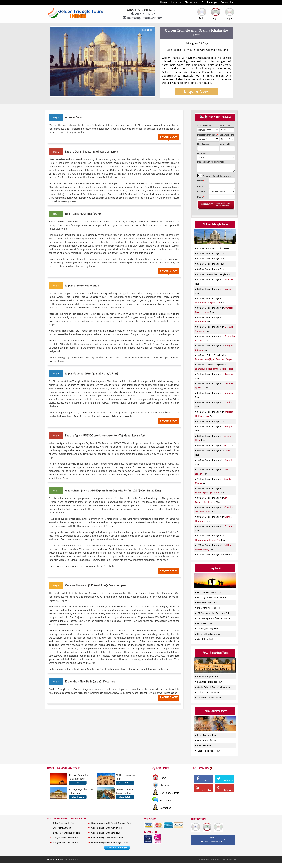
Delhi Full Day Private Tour (209, 634)
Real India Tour (204, 745)
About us (164, 785)
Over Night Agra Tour (207, 602)
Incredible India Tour (206, 735)
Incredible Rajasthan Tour (209, 697)
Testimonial (191, 2)
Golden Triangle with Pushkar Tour (106, 828)
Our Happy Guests (169, 792)
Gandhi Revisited (205, 639)
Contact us (165, 807)
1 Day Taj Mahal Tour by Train (66, 833)
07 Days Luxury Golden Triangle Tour (213, 274)
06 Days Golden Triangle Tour (210, 269)
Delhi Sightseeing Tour (208, 629)
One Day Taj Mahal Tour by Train (212, 597)
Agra (215, 18)
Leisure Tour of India (206, 740)
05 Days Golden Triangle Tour (210, 264)
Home (163, 2)
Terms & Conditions (209, 859)
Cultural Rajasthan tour (208, 692)
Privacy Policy (229, 859)
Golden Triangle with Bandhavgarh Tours (109, 842)
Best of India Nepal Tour (209, 751)
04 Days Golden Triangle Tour (210, 258)
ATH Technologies (68, 859)
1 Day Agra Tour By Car (63, 823)
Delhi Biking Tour (205, 623)
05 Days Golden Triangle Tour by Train (214, 554)
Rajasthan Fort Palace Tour (209, 682)
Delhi (202, 18)
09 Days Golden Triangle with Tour (215, 445)
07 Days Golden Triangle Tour (210, 421)
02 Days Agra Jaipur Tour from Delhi (213, 248)
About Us (176, 2)
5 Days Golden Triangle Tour (65, 842)
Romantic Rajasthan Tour (208, 676)
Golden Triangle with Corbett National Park (111, 823)
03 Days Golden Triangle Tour (210, 253)
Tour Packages (209, 2)
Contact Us (227, 2)
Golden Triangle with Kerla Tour (105, 833)
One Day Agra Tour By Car (209, 592)
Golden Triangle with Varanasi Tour (107, 837)
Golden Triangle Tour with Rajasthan (213, 687)
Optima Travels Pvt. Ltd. (212, 841)
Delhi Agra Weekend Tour (208, 608)
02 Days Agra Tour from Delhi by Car (214, 618)
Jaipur (229, 18)
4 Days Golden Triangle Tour (65, 837)
